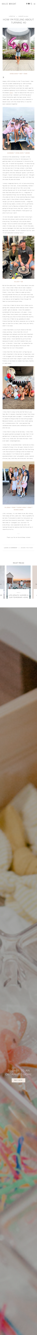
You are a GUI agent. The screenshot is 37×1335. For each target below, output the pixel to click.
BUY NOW (18, 1080)
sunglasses (10, 152)
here (11, 92)
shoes (25, 73)
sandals (27, 152)
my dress (7, 507)
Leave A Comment (10, 547)
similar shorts (14, 73)
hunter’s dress (21, 507)
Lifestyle (12, 16)
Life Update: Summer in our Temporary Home (18, 596)
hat (22, 281)
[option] (18, 583)
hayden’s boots (18, 509)
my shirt (16, 281)
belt (21, 73)
